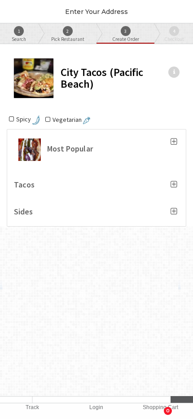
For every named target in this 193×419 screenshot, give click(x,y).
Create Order (125, 35)
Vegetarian (68, 120)
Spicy (24, 119)
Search (19, 35)
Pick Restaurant (67, 35)
